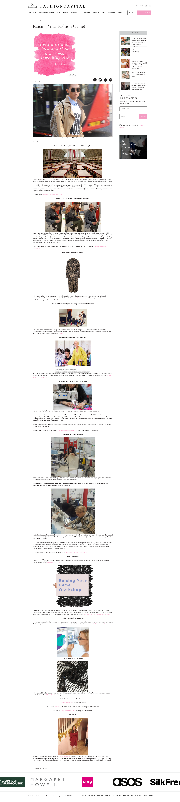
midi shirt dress (78, 298)
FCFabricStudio (50, 695)
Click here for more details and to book (97, 614)
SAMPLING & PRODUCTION (48, 12)
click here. (61, 333)
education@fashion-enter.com (68, 430)
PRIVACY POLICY (136, 796)
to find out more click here (100, 624)
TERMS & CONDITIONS (122, 796)
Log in (131, 12)
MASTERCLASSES (108, 12)
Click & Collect (67, 703)
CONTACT (100, 796)
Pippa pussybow (64, 756)
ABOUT (84, 796)
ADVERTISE (91, 796)
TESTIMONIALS (109, 796)
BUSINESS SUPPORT (70, 12)
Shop (120, 12)
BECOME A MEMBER (144, 12)
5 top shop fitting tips (68, 710)
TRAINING (86, 12)
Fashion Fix (58, 707)
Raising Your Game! (53, 562)
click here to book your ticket (52, 194)
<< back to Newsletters (40, 21)
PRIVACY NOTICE (147, 796)
